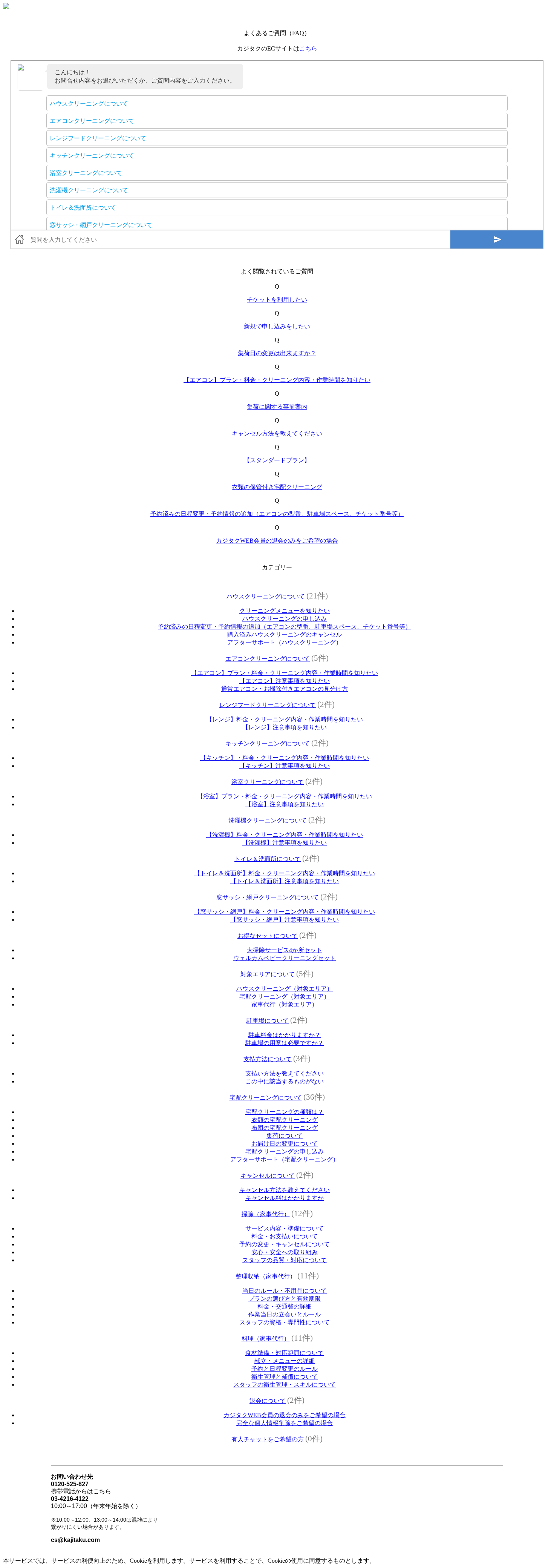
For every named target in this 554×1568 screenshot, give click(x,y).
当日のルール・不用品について (284, 1290)
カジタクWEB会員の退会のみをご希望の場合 (277, 540)
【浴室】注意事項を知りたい (284, 804)
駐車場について (267, 1020)
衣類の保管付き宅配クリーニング (277, 487)
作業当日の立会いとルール (284, 1314)
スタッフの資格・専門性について (284, 1322)
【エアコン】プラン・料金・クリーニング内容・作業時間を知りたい (277, 380)
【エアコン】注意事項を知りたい (284, 681)
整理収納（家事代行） (266, 1276)
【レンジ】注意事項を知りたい (284, 727)
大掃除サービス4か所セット (284, 950)
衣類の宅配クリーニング (284, 1120)
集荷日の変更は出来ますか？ (277, 353)
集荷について (284, 1135)
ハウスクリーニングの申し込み (284, 618)
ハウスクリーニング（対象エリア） (284, 988)
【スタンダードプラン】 (277, 460)
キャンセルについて (267, 1175)
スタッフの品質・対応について (284, 1260)
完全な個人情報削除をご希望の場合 (284, 1423)
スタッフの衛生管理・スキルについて (284, 1384)
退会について (267, 1401)
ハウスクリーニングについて (265, 596)
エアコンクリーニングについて (267, 658)
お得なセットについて (267, 936)
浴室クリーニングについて (267, 782)
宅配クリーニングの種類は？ (284, 1112)
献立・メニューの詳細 (284, 1361)
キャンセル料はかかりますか (284, 1198)
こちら (308, 48)
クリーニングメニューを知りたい (284, 611)
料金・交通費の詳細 (284, 1306)
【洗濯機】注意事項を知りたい (284, 842)
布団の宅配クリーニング (284, 1128)
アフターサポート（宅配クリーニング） (284, 1159)
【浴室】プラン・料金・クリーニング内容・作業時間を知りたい (284, 796)
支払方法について (267, 1059)
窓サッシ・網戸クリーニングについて (267, 897)
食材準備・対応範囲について (284, 1353)
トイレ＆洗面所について (267, 859)
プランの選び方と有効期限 (284, 1298)
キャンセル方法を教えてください (277, 433)
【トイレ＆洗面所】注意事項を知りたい (284, 881)
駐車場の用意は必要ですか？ (284, 1043)
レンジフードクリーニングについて (267, 705)
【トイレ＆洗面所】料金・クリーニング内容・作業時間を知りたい (284, 873)
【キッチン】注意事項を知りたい (284, 766)
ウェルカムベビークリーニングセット (284, 958)
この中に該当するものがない (284, 1081)
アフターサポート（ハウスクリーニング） (284, 642)
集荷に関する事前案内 (277, 407)
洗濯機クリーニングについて (267, 820)
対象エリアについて (267, 974)
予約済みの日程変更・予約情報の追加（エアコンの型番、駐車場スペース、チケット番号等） (277, 514)
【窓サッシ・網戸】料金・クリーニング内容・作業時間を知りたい (284, 911)
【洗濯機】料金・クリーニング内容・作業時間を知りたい (284, 835)
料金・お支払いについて (284, 1236)
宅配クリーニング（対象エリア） (284, 996)
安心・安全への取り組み (284, 1252)
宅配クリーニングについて (266, 1097)
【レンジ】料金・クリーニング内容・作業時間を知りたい (284, 719)
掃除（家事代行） (266, 1214)
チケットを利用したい (277, 299)
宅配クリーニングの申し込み (284, 1151)
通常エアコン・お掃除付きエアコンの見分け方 (284, 689)
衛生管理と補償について (284, 1376)
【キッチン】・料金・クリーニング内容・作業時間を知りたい (284, 758)
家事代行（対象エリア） (284, 1004)
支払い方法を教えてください (284, 1073)
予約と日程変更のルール (284, 1368)
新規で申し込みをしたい (277, 326)
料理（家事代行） (266, 1338)
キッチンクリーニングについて (267, 743)
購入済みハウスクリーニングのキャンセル (284, 634)
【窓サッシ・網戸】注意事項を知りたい (284, 919)
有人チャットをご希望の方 (267, 1439)
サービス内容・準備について (284, 1228)
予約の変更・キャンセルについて (284, 1244)
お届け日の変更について (284, 1143)
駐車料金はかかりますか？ (284, 1035)
